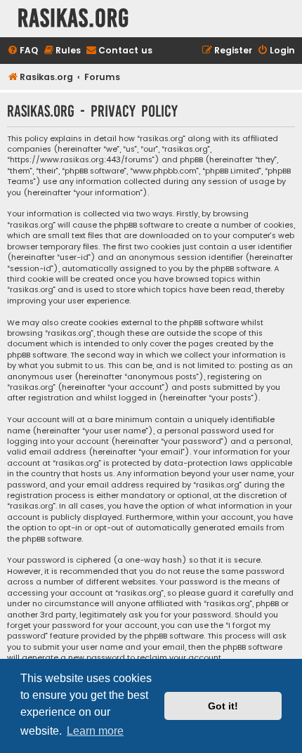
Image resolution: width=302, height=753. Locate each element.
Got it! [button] (223, 706)
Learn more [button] (95, 731)
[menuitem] (22, 50)
